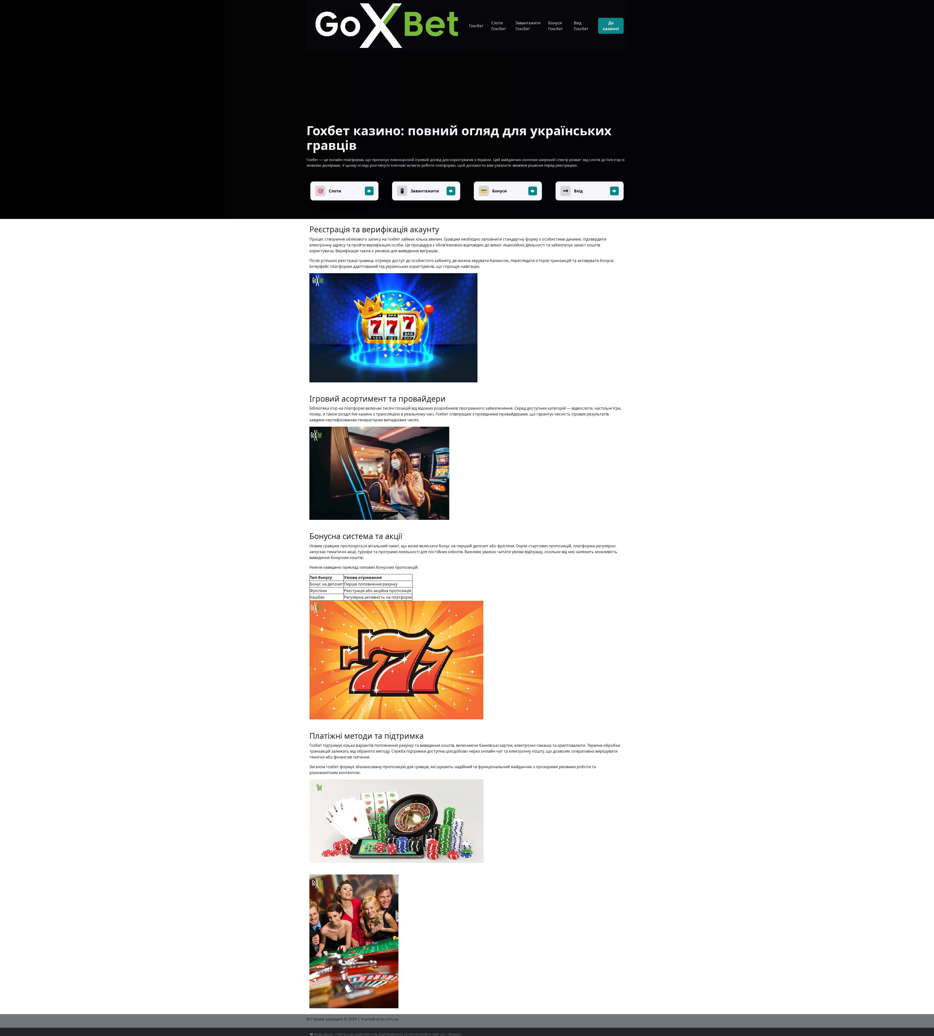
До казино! (611, 25)
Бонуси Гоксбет (555, 25)
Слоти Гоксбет (498, 25)
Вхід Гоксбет (581, 25)
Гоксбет (476, 25)
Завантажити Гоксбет (527, 25)
